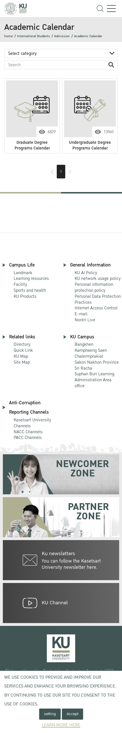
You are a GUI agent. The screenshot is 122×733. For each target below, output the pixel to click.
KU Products (25, 296)
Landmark (23, 272)
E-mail (81, 314)
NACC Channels (28, 431)
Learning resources (31, 278)
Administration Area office (94, 380)
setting (50, 714)
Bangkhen (84, 344)
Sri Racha (83, 368)
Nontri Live (85, 319)
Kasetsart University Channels (32, 423)
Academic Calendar (88, 36)
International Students (33, 36)
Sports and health (30, 290)
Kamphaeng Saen (91, 350)
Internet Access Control (96, 308)
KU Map (21, 356)
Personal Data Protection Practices (98, 299)
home (8, 36)
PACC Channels (28, 437)
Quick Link (23, 350)
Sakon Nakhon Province (97, 359)
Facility (20, 284)
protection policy (94, 288)
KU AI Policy (86, 272)
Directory (22, 344)
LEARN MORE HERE (61, 725)
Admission (62, 36)
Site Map (22, 362)
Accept (72, 714)
